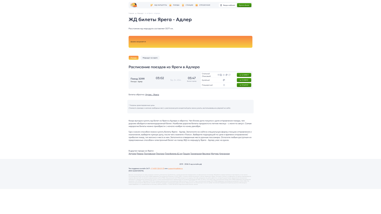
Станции (189, 5)
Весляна (206, 153)
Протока (160, 153)
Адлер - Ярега (152, 94)
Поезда (176, 5)
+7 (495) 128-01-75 (157, 168)
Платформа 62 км (173, 153)
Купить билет (244, 5)
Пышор (186, 153)
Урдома (132, 153)
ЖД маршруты (160, 5)
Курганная (224, 153)
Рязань (140, 153)
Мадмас (215, 153)
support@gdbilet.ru (175, 168)
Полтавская (149, 153)
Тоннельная (196, 153)
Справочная (204, 5)
